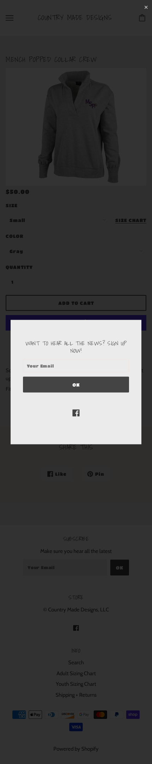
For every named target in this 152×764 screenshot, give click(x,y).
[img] (76, 413)
